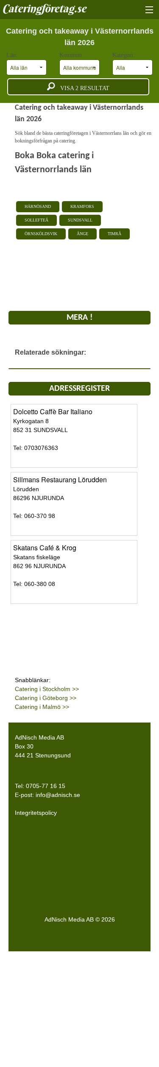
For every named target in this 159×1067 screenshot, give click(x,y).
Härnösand (38, 206)
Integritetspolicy (36, 812)
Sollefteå (36, 220)
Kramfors (82, 206)
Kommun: (72, 55)
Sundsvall (80, 220)
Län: (12, 55)
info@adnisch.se (58, 794)
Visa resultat (82, 88)
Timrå (114, 233)
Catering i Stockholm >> (47, 689)
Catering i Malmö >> (42, 706)
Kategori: (124, 55)
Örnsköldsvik (41, 233)
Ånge (82, 233)
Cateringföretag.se (44, 8)
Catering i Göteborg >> (45, 697)
